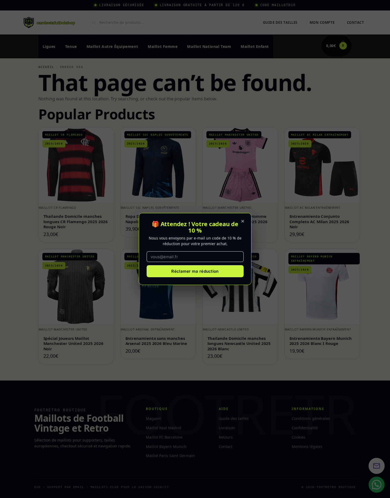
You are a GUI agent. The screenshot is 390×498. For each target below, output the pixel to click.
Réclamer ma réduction (194, 271)
